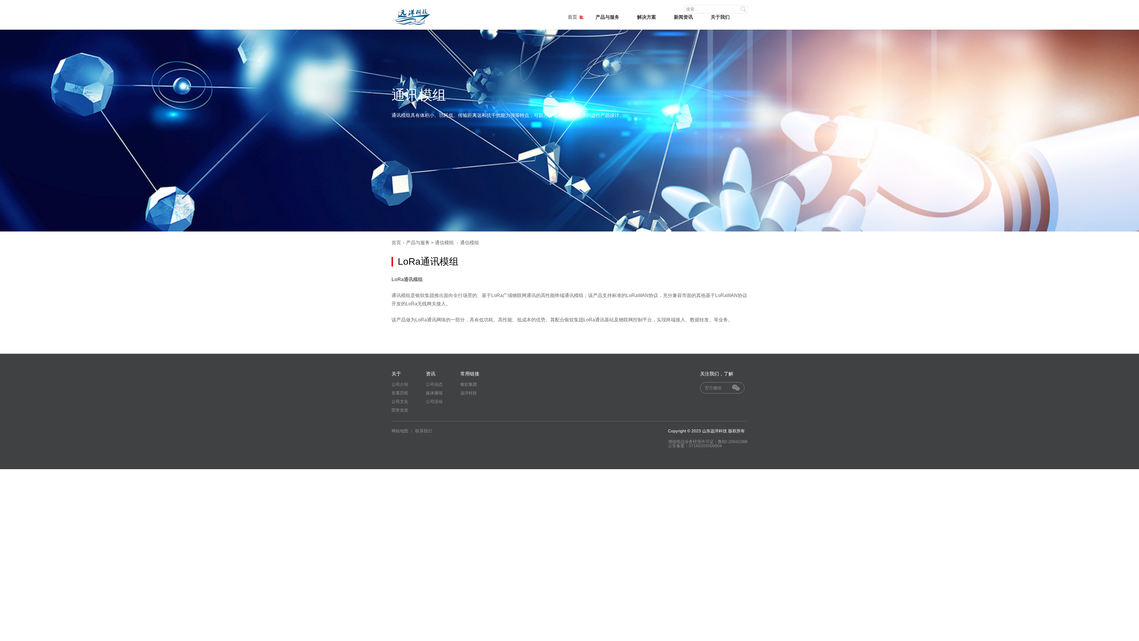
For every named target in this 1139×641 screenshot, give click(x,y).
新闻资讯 (683, 17)
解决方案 (646, 17)
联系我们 (423, 431)
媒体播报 (434, 393)
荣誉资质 (400, 410)
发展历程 (400, 393)
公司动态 (434, 384)
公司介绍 (400, 384)
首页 (572, 17)
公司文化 (400, 401)
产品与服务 (607, 17)
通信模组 (444, 242)
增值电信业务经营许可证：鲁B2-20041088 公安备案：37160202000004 (707, 444)
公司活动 (434, 401)
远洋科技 (468, 393)
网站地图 (400, 431)
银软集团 (468, 384)
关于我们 (720, 17)
